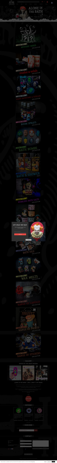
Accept (53, 461)
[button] (52, 3)
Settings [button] (45, 461)
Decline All (49, 461)
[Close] (55, 461)
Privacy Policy (33, 461)
